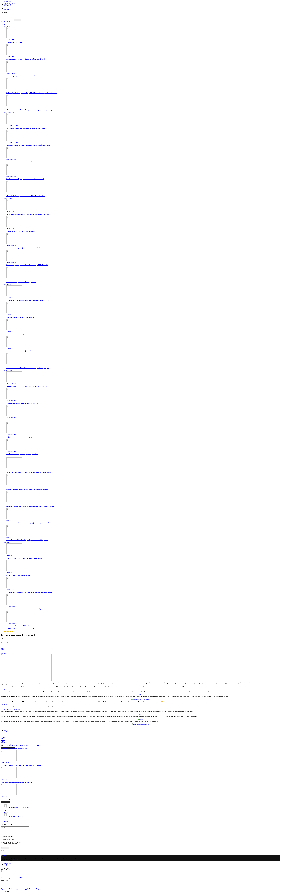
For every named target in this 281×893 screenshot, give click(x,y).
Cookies (5, 864)
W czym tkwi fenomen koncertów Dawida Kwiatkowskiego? (24, 609)
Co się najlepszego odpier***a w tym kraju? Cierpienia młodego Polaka (28, 76)
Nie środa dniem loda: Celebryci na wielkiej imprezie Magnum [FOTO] (27, 300)
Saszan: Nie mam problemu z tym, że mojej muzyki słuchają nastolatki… (28, 145)
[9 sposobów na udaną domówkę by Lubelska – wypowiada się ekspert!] (14, 363)
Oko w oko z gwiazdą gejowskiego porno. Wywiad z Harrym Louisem (24, 745)
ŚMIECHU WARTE (8, 7)
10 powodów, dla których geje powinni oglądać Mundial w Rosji (20, 889)
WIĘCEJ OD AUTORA (21, 748)
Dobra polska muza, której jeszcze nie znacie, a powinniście (24, 248)
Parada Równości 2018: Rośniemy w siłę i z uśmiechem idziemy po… (27, 540)
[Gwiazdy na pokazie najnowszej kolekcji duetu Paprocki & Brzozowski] (14, 346)
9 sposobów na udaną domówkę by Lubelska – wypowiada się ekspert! (27, 368)
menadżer (6, 731)
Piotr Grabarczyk (4, 639)
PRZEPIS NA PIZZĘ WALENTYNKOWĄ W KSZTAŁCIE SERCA (27, 386)
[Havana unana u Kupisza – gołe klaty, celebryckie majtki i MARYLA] (14, 329)
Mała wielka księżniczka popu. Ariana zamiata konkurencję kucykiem (27, 214)
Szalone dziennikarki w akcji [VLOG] (17, 626)
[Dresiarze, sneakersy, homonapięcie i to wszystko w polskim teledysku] (14, 485)
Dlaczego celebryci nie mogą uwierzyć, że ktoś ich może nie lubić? (25, 59)
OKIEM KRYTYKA (9, 4)
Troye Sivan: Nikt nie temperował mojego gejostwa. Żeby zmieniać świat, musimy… (31, 523)
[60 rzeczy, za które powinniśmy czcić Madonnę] (14, 313)
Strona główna (7, 16)
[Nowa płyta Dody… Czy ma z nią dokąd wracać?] (14, 227)
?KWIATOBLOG (8, 9)
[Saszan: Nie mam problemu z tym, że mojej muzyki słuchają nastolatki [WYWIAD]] (14, 141)
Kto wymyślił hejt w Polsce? (14, 42)
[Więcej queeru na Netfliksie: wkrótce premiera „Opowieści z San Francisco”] (14, 468)
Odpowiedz (6, 812)
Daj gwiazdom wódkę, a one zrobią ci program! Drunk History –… (26, 437)
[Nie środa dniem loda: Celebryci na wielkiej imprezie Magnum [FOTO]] (14, 296)
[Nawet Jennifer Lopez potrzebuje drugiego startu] (14, 277)
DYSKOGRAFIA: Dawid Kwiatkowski (18, 575)
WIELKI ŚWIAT (8, 5)
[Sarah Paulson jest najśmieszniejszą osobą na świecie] (14, 449)
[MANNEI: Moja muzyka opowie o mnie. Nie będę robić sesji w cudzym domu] (14, 191)
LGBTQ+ (6, 8)
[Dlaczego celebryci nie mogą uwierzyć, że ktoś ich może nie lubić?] (14, 54)
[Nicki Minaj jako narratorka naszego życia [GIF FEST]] (14, 399)
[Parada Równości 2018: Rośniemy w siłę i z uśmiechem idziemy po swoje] (14, 535)
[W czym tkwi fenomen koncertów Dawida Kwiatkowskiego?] (14, 604)
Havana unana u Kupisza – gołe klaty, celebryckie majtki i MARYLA (27, 334)
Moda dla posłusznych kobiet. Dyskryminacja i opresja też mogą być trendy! (29, 110)
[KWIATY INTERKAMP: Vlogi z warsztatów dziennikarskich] (14, 554)
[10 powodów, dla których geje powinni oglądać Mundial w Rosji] (4, 886)
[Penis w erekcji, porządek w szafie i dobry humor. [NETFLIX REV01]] (14, 260)
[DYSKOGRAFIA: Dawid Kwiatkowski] (14, 571)
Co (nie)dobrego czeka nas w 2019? (17, 420)
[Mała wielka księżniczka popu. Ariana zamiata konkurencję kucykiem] (14, 210)
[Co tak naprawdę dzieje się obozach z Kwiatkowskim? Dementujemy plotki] (14, 588)
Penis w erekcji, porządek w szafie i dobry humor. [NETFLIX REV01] (27, 265)
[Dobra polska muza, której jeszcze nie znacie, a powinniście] (14, 243)
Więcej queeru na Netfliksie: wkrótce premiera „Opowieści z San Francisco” (29, 472)
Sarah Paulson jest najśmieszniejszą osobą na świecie (22, 454)
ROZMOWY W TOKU (9, 3)
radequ (9, 816)
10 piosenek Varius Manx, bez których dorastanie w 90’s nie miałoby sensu (26, 744)
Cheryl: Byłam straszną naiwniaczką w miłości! (20, 162)
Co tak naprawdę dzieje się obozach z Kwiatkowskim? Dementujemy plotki (29, 592)
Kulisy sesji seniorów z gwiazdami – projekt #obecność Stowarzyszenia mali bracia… (31, 93)
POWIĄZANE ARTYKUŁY (8, 748)
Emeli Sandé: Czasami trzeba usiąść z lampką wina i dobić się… (25, 128)
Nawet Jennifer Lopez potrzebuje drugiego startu (21, 282)
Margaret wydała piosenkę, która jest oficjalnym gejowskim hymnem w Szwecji (30, 506)
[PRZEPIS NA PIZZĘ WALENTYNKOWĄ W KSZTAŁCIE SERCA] (14, 382)
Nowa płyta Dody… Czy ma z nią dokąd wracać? (21, 231)
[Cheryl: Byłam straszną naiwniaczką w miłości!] (14, 157)
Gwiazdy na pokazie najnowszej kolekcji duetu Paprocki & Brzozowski (27, 351)
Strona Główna (7, 863)
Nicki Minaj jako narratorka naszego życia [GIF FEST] (23, 403)
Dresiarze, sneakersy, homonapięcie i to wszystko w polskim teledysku (27, 489)
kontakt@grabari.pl (15, 859)
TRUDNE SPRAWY (9, 1)
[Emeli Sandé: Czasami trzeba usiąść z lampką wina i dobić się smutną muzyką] (14, 124)
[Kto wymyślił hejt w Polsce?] (14, 38)
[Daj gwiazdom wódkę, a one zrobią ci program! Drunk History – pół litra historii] (14, 432)
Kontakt (5, 17)
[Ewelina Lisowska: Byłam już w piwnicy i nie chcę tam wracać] (14, 174)
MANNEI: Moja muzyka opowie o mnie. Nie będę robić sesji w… (25, 196)
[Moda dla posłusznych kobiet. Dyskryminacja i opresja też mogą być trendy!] (14, 105)
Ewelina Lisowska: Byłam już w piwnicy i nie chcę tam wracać (25, 179)
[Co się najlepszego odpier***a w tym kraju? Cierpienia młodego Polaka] (14, 71)
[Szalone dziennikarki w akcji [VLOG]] (14, 621)
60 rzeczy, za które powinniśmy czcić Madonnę (20, 317)
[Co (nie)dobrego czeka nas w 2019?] (14, 416)
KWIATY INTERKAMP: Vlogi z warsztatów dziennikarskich (24, 558)
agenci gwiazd (7, 730)
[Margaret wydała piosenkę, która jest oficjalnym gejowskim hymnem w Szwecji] (14, 502)
